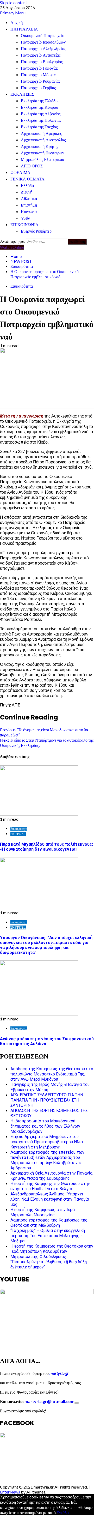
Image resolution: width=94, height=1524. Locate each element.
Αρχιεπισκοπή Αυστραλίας (43, 140)
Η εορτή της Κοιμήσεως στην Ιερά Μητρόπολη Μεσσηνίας (42, 1212)
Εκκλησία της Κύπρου (39, 107)
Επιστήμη (29, 205)
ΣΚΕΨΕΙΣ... (18, 834)
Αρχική (16, 23)
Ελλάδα (27, 186)
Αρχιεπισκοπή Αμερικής (41, 133)
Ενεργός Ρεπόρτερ (36, 231)
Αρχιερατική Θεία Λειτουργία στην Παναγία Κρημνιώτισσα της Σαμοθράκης (51, 1176)
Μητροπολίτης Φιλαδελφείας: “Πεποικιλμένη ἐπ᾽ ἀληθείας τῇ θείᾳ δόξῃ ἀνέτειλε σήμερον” (48, 1261)
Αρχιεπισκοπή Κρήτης (39, 146)
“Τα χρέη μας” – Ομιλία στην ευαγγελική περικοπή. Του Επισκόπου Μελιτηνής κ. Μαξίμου (47, 1235)
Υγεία (25, 218)
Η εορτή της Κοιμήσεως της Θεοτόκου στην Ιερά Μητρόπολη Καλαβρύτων (51, 1249)
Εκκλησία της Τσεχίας (39, 127)
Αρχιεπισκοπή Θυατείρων (42, 153)
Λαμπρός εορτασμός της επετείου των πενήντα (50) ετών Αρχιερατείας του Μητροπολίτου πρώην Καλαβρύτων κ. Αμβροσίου (47, 1160)
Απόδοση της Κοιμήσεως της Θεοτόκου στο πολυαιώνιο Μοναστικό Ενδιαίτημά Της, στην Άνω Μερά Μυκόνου (51, 1074)
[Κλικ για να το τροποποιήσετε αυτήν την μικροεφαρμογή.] (76, 1403)
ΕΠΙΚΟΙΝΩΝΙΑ (24, 225)
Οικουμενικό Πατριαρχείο (42, 36)
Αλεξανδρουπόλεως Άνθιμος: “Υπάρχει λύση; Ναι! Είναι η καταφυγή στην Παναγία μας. (49, 1199)
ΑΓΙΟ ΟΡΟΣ (32, 166)
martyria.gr (59, 1373)
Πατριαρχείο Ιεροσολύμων (43, 42)
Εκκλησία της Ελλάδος (40, 101)
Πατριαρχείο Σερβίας (38, 88)
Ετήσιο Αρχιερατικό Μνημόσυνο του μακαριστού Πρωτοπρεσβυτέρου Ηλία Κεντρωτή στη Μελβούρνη (46, 1142)
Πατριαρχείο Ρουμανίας (40, 81)
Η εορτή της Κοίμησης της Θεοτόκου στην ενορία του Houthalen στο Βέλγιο (50, 1186)
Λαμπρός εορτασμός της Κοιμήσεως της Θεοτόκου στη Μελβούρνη (48, 1223)
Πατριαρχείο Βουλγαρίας (41, 62)
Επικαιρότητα (21, 285)
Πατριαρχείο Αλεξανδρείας (43, 49)
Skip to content (13, 2)
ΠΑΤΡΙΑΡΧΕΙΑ (24, 29)
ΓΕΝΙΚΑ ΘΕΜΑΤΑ (27, 179)
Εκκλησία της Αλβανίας (40, 114)
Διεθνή (26, 192)
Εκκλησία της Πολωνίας (41, 120)
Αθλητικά (29, 199)
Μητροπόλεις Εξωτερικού (42, 159)
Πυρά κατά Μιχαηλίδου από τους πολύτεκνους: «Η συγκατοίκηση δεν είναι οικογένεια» (46, 847)
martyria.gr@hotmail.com (49, 1401)
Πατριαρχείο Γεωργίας (39, 68)
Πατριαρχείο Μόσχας (38, 75)
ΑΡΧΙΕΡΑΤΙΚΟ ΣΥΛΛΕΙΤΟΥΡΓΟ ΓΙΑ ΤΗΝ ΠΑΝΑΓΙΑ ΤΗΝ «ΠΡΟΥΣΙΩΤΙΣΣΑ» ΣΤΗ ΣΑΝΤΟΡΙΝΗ (46, 1100)
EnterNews (10, 1491)
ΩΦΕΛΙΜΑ (20, 173)
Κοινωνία (29, 212)
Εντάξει (63, 1512)
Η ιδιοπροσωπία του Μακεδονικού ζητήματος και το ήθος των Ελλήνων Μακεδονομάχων (45, 1126)
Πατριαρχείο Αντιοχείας (40, 55)
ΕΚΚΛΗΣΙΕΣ (22, 94)
